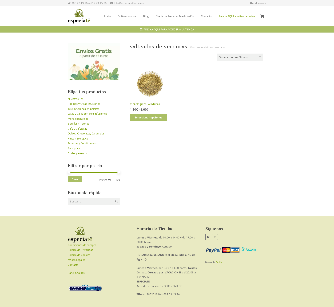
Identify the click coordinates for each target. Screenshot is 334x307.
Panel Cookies (76, 272)
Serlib (219, 262)
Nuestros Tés (75, 99)
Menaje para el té (78, 118)
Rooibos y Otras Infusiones (84, 103)
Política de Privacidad (80, 250)
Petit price (74, 148)
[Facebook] (208, 237)
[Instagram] (215, 237)
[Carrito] (262, 16)
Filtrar (75, 179)
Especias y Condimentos (82, 143)
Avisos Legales (76, 259)
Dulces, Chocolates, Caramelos (86, 133)
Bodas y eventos (78, 153)
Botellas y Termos (78, 123)
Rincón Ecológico (78, 138)
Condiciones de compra (82, 245)
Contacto (73, 264)
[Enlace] (79, 16)
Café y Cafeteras (77, 128)
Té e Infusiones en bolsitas (83, 108)
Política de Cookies (79, 255)
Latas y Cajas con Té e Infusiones (87, 113)
